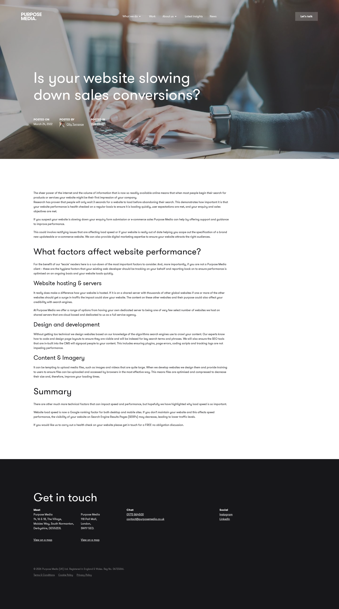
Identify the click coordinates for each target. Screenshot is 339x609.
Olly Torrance (75, 124)
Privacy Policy (84, 575)
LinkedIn (224, 519)
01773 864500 (135, 514)
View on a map (43, 540)
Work (152, 16)
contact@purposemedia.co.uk (145, 519)
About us (168, 16)
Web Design (98, 124)
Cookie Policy (65, 575)
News (213, 16)
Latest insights (194, 16)
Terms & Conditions (44, 575)
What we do (130, 16)
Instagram (226, 514)
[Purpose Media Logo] (31, 16)
